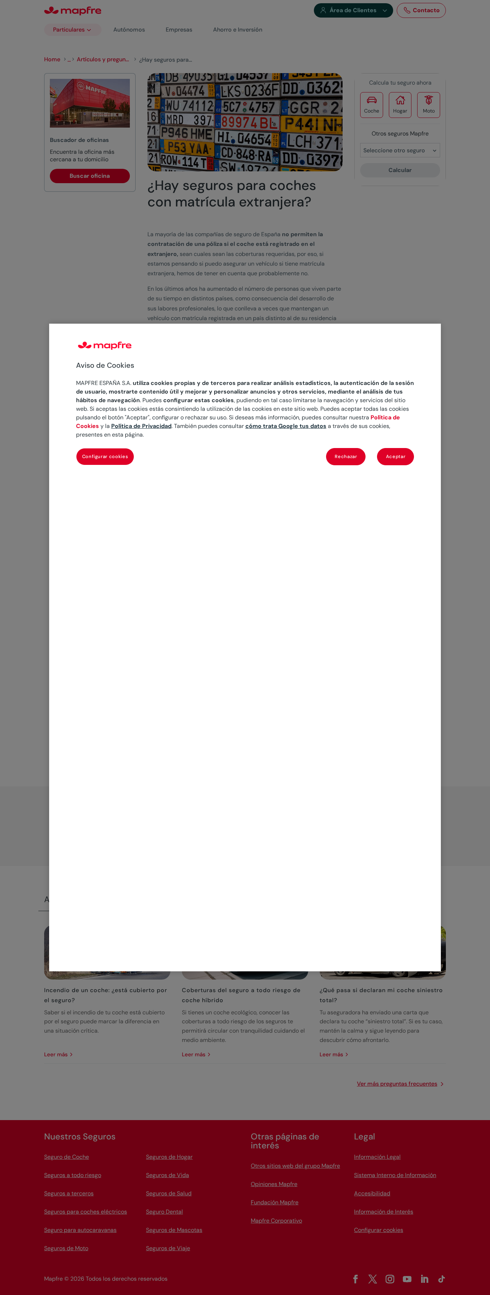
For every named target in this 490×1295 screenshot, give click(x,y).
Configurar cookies (105, 456)
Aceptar (396, 456)
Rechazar (346, 456)
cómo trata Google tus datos (285, 426)
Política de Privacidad (141, 426)
